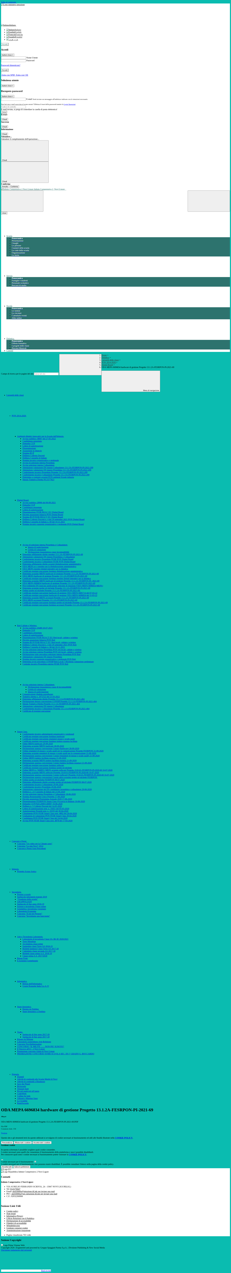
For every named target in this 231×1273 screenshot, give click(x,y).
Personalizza (7, 1143)
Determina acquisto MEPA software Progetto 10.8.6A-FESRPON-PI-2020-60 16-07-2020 (60, 772)
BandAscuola (23, 1103)
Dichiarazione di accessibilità (18, 1221)
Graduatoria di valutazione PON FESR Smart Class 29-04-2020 (49, 816)
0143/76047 (15, 1189)
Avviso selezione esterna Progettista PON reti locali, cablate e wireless (52, 652)
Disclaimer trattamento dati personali (16, 1250)
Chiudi (4, 119)
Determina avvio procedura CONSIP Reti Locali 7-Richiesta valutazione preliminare (58, 661)
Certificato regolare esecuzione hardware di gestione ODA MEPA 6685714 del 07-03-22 (59, 593)
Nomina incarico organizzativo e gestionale (40, 460)
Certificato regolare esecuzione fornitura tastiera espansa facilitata (49, 741)
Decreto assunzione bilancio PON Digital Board (42, 514)
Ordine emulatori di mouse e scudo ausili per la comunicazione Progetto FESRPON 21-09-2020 (62, 751)
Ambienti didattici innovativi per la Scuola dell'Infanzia (40, 436)
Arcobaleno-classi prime (32, 944)
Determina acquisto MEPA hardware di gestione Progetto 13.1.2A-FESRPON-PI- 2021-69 (60, 581)
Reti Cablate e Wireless (27, 625)
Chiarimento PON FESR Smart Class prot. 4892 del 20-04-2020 (49, 813)
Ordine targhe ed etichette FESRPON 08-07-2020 (43, 780)
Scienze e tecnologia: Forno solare (31, 906)
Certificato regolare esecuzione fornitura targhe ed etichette (47, 768)
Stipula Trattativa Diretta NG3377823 (38, 479)
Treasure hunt (23, 1089)
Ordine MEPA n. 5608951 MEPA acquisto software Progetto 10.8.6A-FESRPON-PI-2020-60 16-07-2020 (67, 770)
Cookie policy (12, 1211)
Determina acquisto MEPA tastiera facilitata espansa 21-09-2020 (49, 760)
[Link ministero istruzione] (13, 4)
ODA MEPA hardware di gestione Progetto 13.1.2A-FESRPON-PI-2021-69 (54, 576)
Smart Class (22, 732)
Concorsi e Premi (19, 841)
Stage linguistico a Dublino (33, 1011)
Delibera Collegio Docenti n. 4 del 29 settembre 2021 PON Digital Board (53, 519)
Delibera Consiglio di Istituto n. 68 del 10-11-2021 (43, 647)
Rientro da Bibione (25, 1039)
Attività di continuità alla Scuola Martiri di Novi (37, 1079)
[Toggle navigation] (22, 201)
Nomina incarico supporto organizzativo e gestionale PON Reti (49, 659)
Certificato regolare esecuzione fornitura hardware (43, 736)
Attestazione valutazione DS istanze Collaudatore (43, 706)
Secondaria (17, 892)
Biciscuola (21, 1086)
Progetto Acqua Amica (26, 871)
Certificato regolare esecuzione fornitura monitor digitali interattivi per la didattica (56, 578)
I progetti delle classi (110, 360)
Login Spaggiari (70, 104)
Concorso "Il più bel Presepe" (29, 914)
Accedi (4, 44)
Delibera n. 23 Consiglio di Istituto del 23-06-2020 (43, 792)
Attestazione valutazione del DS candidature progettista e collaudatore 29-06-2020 (57, 789)
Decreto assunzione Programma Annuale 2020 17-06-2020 (47, 799)
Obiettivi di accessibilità (16, 1223)
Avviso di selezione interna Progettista (38, 463)
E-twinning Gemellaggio (27, 961)
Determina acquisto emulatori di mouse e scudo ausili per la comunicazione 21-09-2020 (59, 753)
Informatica (22, 981)
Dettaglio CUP (28, 443)
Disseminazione (29, 448)
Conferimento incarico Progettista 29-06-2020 (41, 787)
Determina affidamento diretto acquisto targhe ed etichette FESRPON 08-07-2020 (57, 782)
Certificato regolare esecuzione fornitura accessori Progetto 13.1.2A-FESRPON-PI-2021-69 (61, 605)
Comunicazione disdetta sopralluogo (37, 694)
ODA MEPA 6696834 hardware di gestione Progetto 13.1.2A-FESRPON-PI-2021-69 (58, 583)
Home (104, 355)
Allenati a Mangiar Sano (27, 1098)
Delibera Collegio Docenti (33, 455)
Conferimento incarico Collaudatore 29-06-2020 (42, 784)
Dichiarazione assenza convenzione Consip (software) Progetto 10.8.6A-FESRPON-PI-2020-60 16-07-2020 (68, 775)
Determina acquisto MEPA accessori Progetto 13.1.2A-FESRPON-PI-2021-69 (55, 598)
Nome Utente (32, 58)
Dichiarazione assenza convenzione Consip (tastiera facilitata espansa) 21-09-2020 (57, 763)
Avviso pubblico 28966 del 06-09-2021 (39, 502)
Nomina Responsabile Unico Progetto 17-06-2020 (43, 796)
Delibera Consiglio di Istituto (34, 458)
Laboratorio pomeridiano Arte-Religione (34, 1042)
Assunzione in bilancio (32, 451)
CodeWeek (21, 1093)
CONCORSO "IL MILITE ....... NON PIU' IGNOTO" (40, 1046)
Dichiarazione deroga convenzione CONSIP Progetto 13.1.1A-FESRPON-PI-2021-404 (59, 701)
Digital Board (107, 365)
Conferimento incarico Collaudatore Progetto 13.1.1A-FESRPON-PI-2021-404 (55, 709)
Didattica (105, 357)
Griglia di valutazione (37, 549)
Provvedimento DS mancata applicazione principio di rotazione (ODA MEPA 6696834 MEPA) (62, 586)
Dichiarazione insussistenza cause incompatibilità (48, 552)
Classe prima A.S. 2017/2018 (34, 956)
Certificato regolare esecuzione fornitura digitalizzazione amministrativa (52, 571)
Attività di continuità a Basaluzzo (31, 1081)
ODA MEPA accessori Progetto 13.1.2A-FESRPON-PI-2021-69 (49, 600)
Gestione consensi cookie (17, 1228)
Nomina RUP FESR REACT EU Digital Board (42, 517)
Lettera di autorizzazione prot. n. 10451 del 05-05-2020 (45, 809)
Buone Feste (22, 958)
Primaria (15, 1074)
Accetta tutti (41, 1143)
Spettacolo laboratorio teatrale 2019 (32, 897)
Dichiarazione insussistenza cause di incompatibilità (49, 687)
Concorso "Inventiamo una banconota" (33, 916)
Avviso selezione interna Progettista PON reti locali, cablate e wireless (51, 649)
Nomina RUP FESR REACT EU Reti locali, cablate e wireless (49, 642)
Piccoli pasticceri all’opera (28, 1091)
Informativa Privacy (14, 1216)
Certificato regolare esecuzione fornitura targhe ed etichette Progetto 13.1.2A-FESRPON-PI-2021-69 (65, 602)
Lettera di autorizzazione (32, 446)
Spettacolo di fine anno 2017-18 (35, 1034)
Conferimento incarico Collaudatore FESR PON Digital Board (48, 562)
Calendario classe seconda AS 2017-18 (38, 951)
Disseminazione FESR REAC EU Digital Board (42, 512)
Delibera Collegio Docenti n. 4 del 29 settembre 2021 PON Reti (49, 645)
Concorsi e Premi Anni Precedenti (31, 848)
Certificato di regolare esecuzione (36, 711)
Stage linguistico (24, 1007)
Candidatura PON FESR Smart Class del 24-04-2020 (45, 818)
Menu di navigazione (151, 390)
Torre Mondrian (29, 941)
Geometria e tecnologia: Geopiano (31, 909)
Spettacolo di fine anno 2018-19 (30, 904)
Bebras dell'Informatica (32, 984)
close (4, 213)
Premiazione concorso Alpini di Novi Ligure (36, 1051)
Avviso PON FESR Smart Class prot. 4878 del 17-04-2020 (47, 821)
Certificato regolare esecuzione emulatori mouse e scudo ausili (48, 739)
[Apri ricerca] (209, 201)
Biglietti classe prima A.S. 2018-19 (37, 953)
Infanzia (15, 869)
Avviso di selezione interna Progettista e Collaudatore (45, 545)
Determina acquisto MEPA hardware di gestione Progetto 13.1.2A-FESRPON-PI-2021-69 (60, 574)
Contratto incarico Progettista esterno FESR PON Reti (45, 664)
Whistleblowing (13, 1225)
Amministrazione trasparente (18, 1230)
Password (30, 60)
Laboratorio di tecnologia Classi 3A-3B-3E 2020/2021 (45, 939)
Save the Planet (23, 1084)
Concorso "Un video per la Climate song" (34, 844)
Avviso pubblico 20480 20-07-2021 (37, 628)
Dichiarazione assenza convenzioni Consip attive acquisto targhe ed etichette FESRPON (60, 777)
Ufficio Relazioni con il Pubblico (20, 1218)
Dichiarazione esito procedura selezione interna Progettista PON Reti (51, 654)
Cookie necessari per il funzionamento (17, 1162)
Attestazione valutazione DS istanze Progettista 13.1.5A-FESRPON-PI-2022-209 (56, 470)
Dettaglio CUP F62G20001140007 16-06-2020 (42, 804)
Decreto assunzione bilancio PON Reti (38, 640)
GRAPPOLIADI (24, 902)
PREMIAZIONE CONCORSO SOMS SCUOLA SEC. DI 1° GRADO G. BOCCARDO (55, 1054)
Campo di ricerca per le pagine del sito (17, 374)
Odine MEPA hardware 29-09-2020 (37, 744)
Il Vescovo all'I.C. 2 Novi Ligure (31, 1049)
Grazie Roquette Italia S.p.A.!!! (35, 986)
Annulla (5, 187)
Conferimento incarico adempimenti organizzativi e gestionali (48, 734)
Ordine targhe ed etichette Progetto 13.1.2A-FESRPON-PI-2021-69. (51, 590)
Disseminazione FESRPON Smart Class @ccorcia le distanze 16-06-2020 (53, 801)
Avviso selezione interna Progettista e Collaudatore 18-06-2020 (49, 794)
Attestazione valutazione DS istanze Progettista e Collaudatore (48, 557)
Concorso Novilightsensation (29, 1044)
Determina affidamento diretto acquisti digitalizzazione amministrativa (51, 564)
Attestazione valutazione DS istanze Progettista (42, 657)
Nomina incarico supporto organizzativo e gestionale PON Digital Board (53, 524)
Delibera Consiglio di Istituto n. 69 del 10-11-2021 (43, 522)
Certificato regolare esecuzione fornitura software (43, 765)
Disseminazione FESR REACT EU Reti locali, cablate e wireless (50, 637)
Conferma (14, 187)
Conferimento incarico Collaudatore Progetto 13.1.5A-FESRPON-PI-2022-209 (55, 475)
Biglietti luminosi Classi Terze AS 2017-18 (40, 949)
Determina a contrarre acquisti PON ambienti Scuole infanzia (48, 477)
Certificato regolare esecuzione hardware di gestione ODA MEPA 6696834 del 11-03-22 (59, 595)
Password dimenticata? (10, 65)
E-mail (29, 99)
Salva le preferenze (21, 1167)
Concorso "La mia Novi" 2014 (30, 846)
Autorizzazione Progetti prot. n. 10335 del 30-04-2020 (45, 811)
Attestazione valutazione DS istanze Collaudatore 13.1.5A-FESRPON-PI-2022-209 (57, 467)
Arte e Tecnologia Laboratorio (30, 937)
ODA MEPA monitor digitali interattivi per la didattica (45, 569)
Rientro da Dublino (30, 1009)
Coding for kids (23, 1096)
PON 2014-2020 (108, 362)
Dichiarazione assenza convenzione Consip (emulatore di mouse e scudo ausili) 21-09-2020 (61, 756)
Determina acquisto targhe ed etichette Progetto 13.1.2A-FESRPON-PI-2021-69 (56, 588)
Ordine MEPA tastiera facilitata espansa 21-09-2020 (44, 758)
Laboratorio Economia (26, 911)
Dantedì (20, 1077)
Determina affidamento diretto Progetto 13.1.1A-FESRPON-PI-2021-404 (53, 699)
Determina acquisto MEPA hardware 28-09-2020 (43, 746)
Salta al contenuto (8, 2)
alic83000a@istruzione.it (33, 1191)
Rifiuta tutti (23, 1143)
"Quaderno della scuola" (27, 899)
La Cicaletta (22, 1101)
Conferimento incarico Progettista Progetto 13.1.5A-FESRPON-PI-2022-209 (54, 472)
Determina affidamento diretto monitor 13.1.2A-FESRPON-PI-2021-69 (52, 554)
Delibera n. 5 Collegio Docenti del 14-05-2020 (42, 806)
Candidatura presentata (32, 441)
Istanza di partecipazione (38, 547)
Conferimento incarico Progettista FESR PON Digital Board (47, 559)
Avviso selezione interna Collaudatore (38, 465)
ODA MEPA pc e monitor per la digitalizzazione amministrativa (49, 566)
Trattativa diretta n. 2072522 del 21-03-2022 (41, 697)
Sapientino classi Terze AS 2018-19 (37, 946)
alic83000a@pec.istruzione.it (34, 1194)
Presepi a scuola (24, 894)
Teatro (20, 1032)
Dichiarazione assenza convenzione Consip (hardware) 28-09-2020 (50, 748)
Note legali (11, 1213)
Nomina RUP (28, 453)
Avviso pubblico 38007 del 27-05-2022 (39, 439)
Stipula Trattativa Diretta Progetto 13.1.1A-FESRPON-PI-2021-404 (51, 704)
